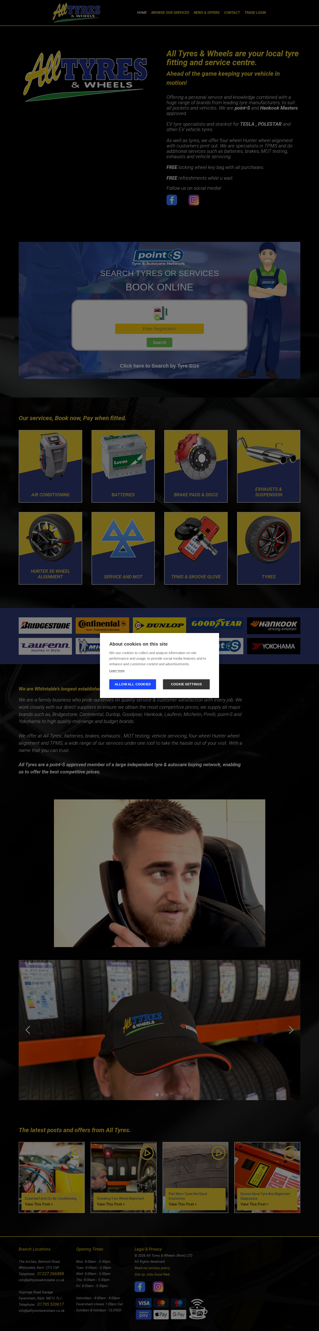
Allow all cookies (133, 684)
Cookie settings (186, 684)
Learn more (116, 671)
